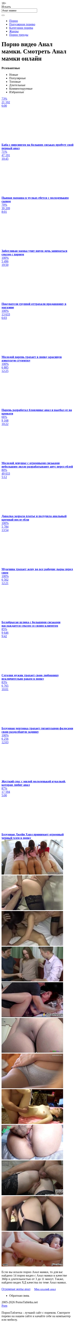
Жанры (14, 31)
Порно (13, 20)
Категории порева (21, 27)
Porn (4, 1305)
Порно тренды (18, 34)
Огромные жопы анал (16, 1289)
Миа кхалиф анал (45, 1289)
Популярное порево (22, 24)
